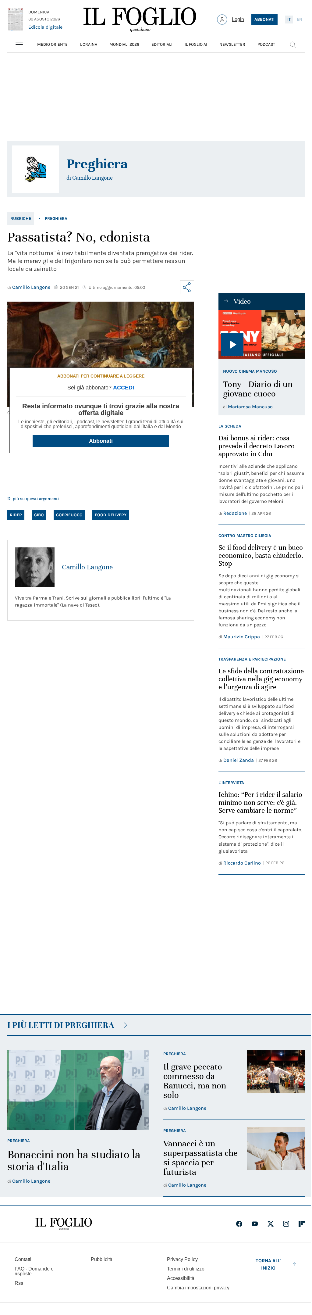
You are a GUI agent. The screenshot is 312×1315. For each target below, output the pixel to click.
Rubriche (20, 218)
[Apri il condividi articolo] (187, 287)
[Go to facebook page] (239, 1224)
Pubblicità (101, 1259)
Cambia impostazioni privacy (198, 1287)
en (299, 19)
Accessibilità (180, 1278)
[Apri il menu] (19, 44)
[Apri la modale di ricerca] (292, 44)
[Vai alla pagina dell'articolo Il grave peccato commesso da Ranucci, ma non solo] (276, 1081)
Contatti (23, 1259)
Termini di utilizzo (185, 1268)
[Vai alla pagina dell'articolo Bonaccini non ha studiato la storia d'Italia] (78, 1090)
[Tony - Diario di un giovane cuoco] (261, 334)
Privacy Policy (182, 1259)
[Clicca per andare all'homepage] (63, 1224)
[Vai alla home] (139, 19)
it (289, 19)
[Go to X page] (271, 1224)
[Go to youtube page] (255, 1224)
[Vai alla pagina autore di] (35, 169)
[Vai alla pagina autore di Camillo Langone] (35, 567)
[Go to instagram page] (286, 1224)
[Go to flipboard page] (302, 1224)
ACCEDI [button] (123, 388)
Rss (19, 1283)
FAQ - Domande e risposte (34, 1271)
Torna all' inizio (268, 1264)
